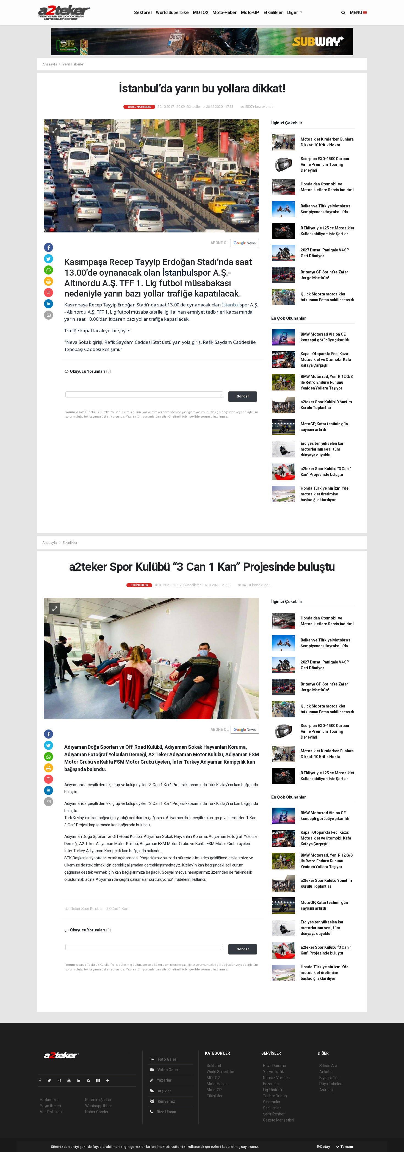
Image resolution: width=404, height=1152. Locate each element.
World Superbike (172, 12)
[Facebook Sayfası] (42, 1080)
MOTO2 (200, 12)
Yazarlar (164, 1080)
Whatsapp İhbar (98, 1106)
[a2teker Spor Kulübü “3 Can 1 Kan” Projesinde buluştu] (151, 658)
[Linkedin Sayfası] (81, 1080)
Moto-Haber (224, 12)
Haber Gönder (97, 1112)
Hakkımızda (50, 1100)
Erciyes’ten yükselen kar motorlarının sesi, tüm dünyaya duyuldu (322, 449)
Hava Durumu (274, 1065)
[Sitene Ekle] (110, 1080)
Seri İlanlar (272, 1108)
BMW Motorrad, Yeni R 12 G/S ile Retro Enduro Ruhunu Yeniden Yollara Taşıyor (327, 382)
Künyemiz (166, 1101)
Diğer (293, 12)
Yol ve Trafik (273, 1071)
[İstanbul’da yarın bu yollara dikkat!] (151, 175)
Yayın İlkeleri (50, 1106)
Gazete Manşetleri (278, 1120)
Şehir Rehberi (274, 1114)
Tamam (346, 1147)
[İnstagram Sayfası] (61, 1080)
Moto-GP (250, 12)
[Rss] (90, 1080)
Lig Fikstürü (272, 1090)
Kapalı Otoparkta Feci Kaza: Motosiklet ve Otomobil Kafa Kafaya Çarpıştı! (326, 359)
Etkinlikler (273, 12)
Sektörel (142, 12)
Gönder (243, 396)
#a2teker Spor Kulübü (83, 908)
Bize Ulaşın (166, 1112)
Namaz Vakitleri (276, 1078)
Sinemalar (271, 1102)
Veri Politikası (51, 1112)
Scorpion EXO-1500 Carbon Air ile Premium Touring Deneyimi (325, 164)
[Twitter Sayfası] (52, 1080)
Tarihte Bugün (275, 1096)
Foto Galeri (167, 1059)
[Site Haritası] (100, 1080)
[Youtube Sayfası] (71, 1080)
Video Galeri (168, 1070)
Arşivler (164, 1091)
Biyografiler (329, 1078)
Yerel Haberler (73, 64)
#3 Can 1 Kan (117, 908)
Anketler (326, 1071)
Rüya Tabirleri (330, 1084)
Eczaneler (271, 1084)
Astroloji (326, 1090)
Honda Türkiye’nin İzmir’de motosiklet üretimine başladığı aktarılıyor (324, 494)
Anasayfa (50, 64)
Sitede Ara (328, 1065)
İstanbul (177, 272)
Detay (325, 1147)
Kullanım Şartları (98, 1100)
